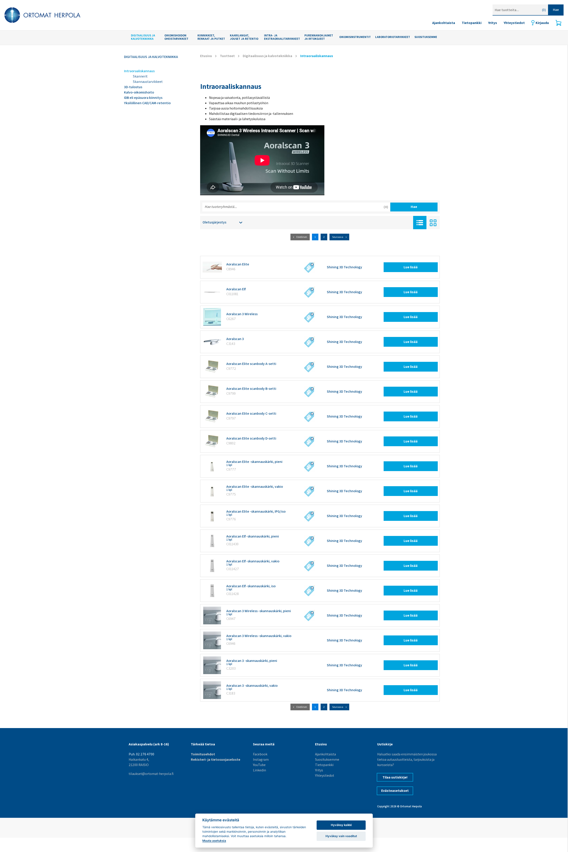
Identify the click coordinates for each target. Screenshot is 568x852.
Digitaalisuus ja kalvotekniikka (143, 37)
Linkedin (259, 770)
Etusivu (206, 56)
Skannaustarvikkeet (148, 81)
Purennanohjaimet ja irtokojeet (318, 37)
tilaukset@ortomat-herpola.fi (151, 773)
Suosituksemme (327, 759)
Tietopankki (471, 22)
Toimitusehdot (203, 754)
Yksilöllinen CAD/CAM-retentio (147, 103)
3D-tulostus (133, 87)
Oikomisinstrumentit (355, 37)
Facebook (260, 754)
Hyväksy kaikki (341, 825)
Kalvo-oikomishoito (139, 92)
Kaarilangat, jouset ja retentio (244, 37)
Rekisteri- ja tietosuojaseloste (215, 759)
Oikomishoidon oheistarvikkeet (176, 37)
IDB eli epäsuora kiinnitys (143, 97)
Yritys (492, 22)
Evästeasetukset (395, 790)
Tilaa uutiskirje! (395, 777)
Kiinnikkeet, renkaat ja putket (211, 37)
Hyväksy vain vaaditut (341, 836)
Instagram (261, 759)
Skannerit (140, 76)
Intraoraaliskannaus (139, 71)
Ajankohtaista (443, 22)
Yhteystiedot (514, 22)
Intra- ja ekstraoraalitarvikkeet (282, 37)
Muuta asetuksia (214, 840)
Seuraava (337, 237)
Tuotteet (227, 56)
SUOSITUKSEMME (425, 37)
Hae (556, 9)
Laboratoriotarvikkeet (392, 37)
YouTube (259, 764)
